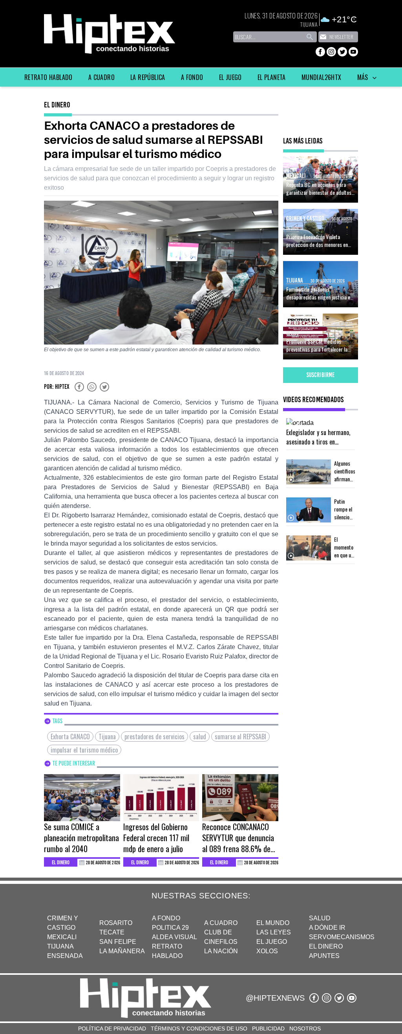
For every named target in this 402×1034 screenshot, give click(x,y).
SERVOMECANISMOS (342, 937)
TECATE (111, 932)
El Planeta (272, 77)
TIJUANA (60, 946)
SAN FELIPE (117, 941)
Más (363, 77)
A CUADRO (221, 923)
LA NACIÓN (221, 951)
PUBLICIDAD (268, 1028)
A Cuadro (101, 77)
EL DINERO (326, 946)
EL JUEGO (271, 941)
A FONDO (166, 918)
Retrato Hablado (48, 77)
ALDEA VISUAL (174, 937)
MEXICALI (62, 937)
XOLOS (267, 951)
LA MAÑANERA (122, 951)
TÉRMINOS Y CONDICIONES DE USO (199, 1028)
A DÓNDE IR (327, 927)
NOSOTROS (305, 1028)
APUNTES (324, 955)
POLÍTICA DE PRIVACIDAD (112, 1028)
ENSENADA (65, 955)
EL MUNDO (272, 923)
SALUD (320, 918)
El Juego (230, 77)
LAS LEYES (273, 932)
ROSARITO (115, 923)
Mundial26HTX (322, 77)
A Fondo (192, 77)
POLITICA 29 (170, 927)
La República (147, 77)
